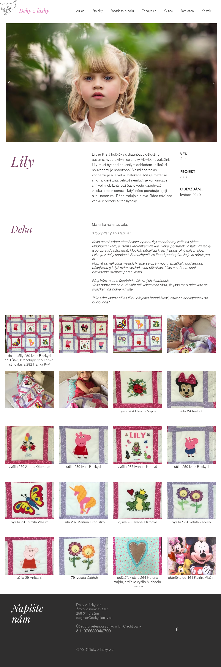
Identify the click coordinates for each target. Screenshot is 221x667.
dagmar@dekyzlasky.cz (94, 617)
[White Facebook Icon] (177, 629)
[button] (111, 82)
